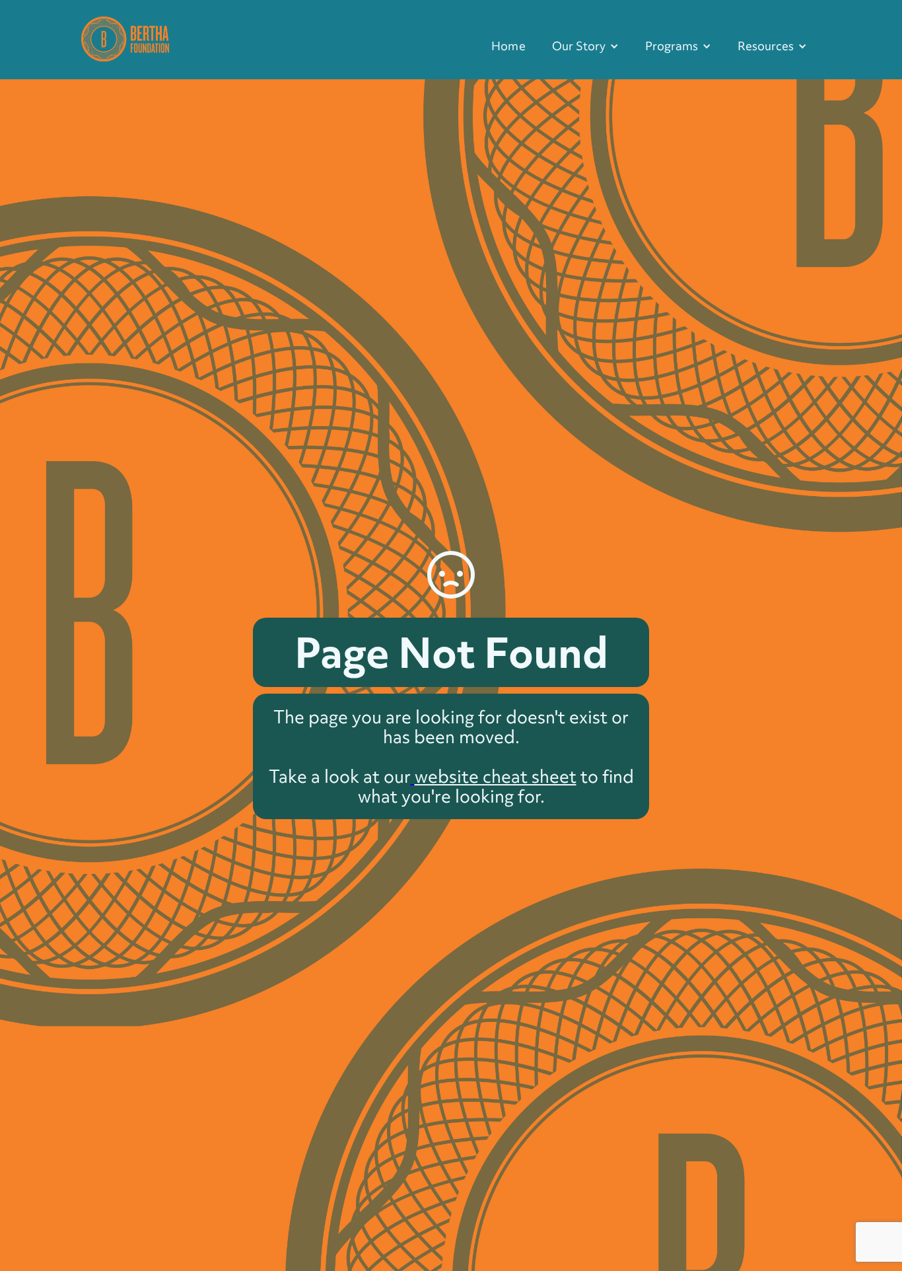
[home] (125, 37)
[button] (585, 46)
